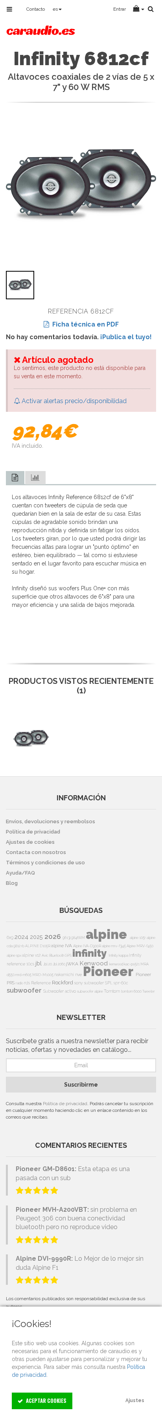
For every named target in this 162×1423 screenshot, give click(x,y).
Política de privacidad (65, 1103)
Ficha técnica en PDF (84, 324)
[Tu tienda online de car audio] (40, 29)
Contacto (35, 9)
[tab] (15, 477)
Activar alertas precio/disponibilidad (73, 401)
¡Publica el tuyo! (126, 337)
